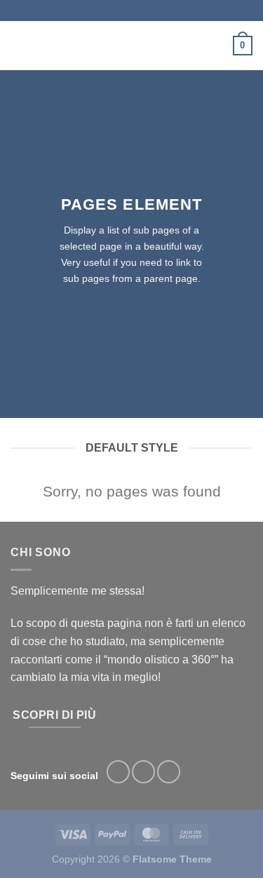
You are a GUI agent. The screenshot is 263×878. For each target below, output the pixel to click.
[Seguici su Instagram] (143, 771)
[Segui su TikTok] (168, 771)
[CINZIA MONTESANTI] (130, 46)
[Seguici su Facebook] (118, 771)
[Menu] (19, 45)
